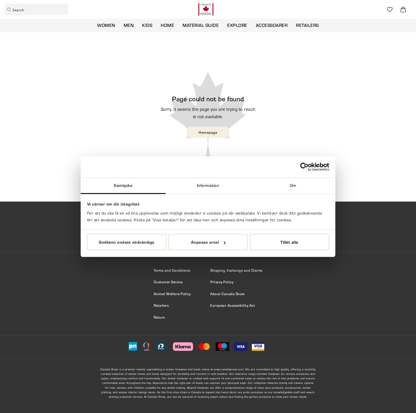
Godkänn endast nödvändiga (127, 242)
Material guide (201, 25)
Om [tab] (293, 185)
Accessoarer (272, 25)
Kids (147, 25)
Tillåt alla (289, 242)
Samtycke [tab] (123, 185)
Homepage (208, 132)
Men (129, 25)
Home (167, 25)
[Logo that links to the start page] (205, 9)
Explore (237, 25)
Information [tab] (208, 185)
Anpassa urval (205, 242)
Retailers (307, 25)
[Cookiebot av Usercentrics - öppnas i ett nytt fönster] (304, 167)
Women (106, 25)
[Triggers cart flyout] (403, 9)
